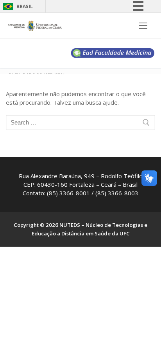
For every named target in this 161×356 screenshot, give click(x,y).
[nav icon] (143, 25)
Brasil (24, 6)
